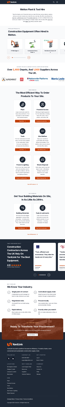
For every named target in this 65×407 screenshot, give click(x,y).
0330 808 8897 (25, 357)
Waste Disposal (10, 393)
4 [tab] (16, 57)
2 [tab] (13, 57)
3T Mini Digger (14, 50)
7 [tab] (20, 57)
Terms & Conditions (28, 399)
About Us (39, 366)
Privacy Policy (19, 399)
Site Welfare (10, 388)
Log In (38, 357)
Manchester (10, 374)
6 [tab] (18, 57)
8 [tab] (21, 57)
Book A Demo (39, 360)
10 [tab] (23, 57)
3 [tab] (14, 57)
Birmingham (10, 366)
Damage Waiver (11, 399)
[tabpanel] (15, 46)
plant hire (50, 19)
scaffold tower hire (21, 18)
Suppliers (24, 371)
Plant (8, 380)
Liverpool (9, 371)
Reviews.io (17, 266)
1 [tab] (12, 57)
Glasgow (9, 369)
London (14, 371)
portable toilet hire (32, 18)
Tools (8, 385)
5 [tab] (17, 57)
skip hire (14, 18)
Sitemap (38, 374)
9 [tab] (22, 57)
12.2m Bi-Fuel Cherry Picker (32, 51)
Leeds (13, 369)
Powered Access (11, 383)
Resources (24, 369)
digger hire (27, 21)
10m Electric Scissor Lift (50, 50)
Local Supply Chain (26, 366)
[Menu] (56, 2)
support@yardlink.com (27, 360)
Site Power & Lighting (12, 390)
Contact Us (39, 369)
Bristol (15, 366)
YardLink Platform (26, 374)
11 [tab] (25, 57)
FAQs (38, 371)
